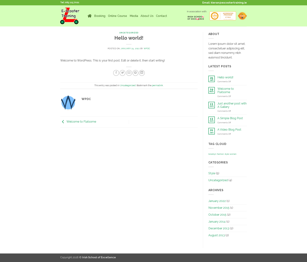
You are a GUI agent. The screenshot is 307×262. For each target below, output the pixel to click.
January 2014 (217, 221)
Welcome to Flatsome (81, 121)
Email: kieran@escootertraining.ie (224, 2)
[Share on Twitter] (122, 73)
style (227, 154)
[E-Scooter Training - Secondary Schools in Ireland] (71, 15)
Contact (161, 16)
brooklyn (212, 154)
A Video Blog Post (229, 129)
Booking (99, 16)
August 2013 (216, 235)
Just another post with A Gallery (232, 105)
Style (211, 173)
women (233, 154)
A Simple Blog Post (230, 118)
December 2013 (218, 228)
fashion (220, 154)
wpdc (147, 48)
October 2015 (217, 214)
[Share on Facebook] (116, 73)
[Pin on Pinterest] (135, 73)
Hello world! (225, 77)
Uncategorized (129, 32)
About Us (147, 16)
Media (134, 16)
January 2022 (217, 201)
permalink (157, 85)
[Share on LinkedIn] (142, 73)
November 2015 (218, 207)
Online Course (117, 16)
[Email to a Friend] (129, 73)
